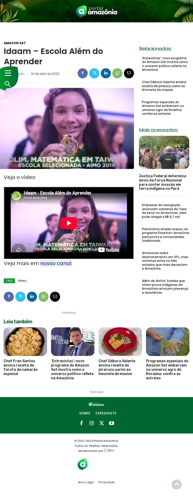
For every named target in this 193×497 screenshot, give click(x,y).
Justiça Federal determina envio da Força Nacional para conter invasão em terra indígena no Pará (162, 182)
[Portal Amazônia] (96, 11)
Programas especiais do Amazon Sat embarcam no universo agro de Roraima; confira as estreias (163, 108)
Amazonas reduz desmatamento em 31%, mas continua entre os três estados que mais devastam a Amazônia (165, 261)
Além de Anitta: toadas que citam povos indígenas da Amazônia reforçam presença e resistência (165, 287)
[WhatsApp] (117, 73)
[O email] (129, 73)
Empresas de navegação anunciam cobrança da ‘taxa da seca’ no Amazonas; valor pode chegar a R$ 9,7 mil (164, 211)
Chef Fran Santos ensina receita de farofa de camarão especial (21, 367)
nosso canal (55, 263)
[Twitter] (94, 73)
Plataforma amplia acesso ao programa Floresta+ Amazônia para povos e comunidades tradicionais (165, 235)
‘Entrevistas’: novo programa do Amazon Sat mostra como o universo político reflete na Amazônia (165, 64)
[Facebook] (83, 73)
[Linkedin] (106, 73)
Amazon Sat (15, 43)
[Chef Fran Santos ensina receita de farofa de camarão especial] (25, 341)
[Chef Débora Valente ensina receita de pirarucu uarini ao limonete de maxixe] (120, 341)
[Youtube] (111, 423)
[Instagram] (91, 423)
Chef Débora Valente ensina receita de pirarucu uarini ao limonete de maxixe (164, 86)
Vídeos (22, 280)
